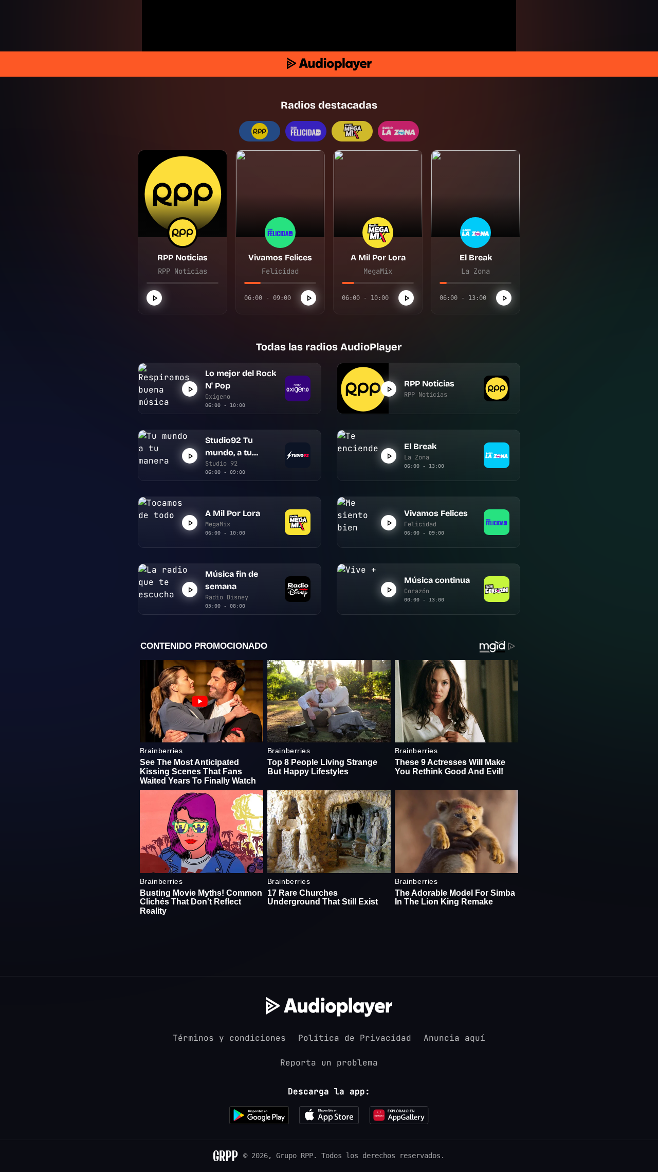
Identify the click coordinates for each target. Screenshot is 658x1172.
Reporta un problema (329, 1062)
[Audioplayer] (329, 64)
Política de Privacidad (354, 1038)
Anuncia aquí (454, 1038)
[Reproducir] (154, 298)
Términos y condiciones (229, 1038)
